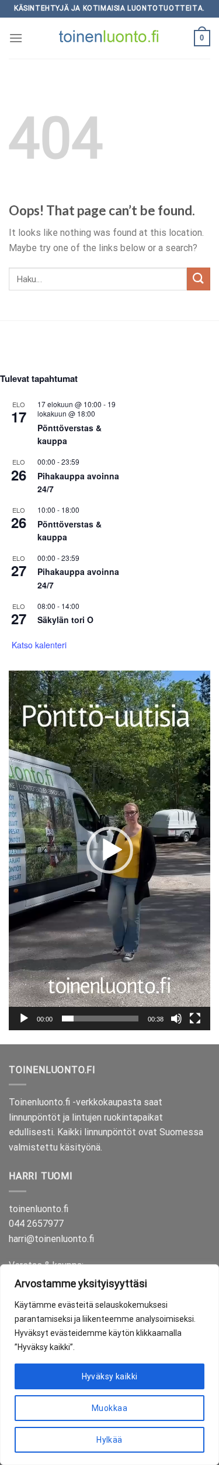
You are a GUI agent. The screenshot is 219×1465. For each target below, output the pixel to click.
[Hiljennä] (176, 1018)
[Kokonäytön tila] (195, 1018)
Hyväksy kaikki (110, 1376)
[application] (109, 850)
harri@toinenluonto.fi (51, 1238)
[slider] (100, 1018)
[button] (109, 850)
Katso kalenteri (39, 645)
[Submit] (198, 279)
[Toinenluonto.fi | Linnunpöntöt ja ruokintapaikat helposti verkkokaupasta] (109, 38)
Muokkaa (109, 1408)
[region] (109, 1364)
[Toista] (24, 1018)
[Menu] (16, 37)
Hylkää (109, 1439)
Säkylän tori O (65, 619)
